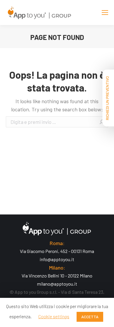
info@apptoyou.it (57, 259)
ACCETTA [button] (90, 316)
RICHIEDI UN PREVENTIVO (107, 98)
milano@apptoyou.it (57, 283)
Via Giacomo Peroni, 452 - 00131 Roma (57, 251)
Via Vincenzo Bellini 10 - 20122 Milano (57, 275)
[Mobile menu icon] (105, 12)
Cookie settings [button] (53, 316)
